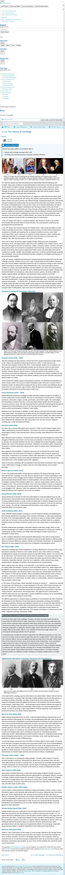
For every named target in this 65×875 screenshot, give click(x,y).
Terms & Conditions (36, 871)
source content (51, 849)
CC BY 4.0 (8, 849)
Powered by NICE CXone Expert (24, 866)
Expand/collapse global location (62, 127)
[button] (5, 96)
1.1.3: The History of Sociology (18, 847)
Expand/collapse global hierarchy (3, 127)
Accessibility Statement (47, 871)
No (25, 860)
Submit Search (4, 32)
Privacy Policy (27, 871)
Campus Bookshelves (21, 127)
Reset (2, 42)
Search (4, 123)
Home (9, 127)
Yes (19, 860)
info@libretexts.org (19, 872)
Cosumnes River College (39, 127)
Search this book (4, 27)
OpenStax (9, 139)
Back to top (4, 855)
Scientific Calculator (8, 85)
